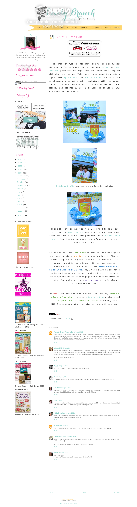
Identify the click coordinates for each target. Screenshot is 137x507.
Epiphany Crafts (65, 186)
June (19, 195)
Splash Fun (70, 78)
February (21, 208)
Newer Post (53, 492)
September (22, 185)
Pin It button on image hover (68, 503)
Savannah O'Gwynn (60, 436)
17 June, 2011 (78, 332)
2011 (20, 173)
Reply (55, 342)
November (22, 179)
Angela (56, 453)
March (20, 205)
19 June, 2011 (63, 453)
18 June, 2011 (66, 388)
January (20, 211)
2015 (20, 159)
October (21, 182)
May (19, 198)
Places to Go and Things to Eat (63, 332)
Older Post (116, 492)
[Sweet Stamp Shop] (27, 150)
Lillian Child (58, 348)
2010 (20, 215)
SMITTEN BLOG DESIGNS (69, 500)
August (20, 189)
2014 (20, 163)
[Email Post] (72, 318)
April (19, 201)
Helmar (105, 67)
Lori (55, 400)
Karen (56, 377)
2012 (20, 170)
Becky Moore (58, 426)
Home (85, 492)
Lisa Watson (58, 388)
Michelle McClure (59, 413)
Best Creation (93, 78)
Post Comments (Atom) (67, 495)
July (19, 192)
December (21, 176)
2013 (20, 166)
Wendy (56, 366)
